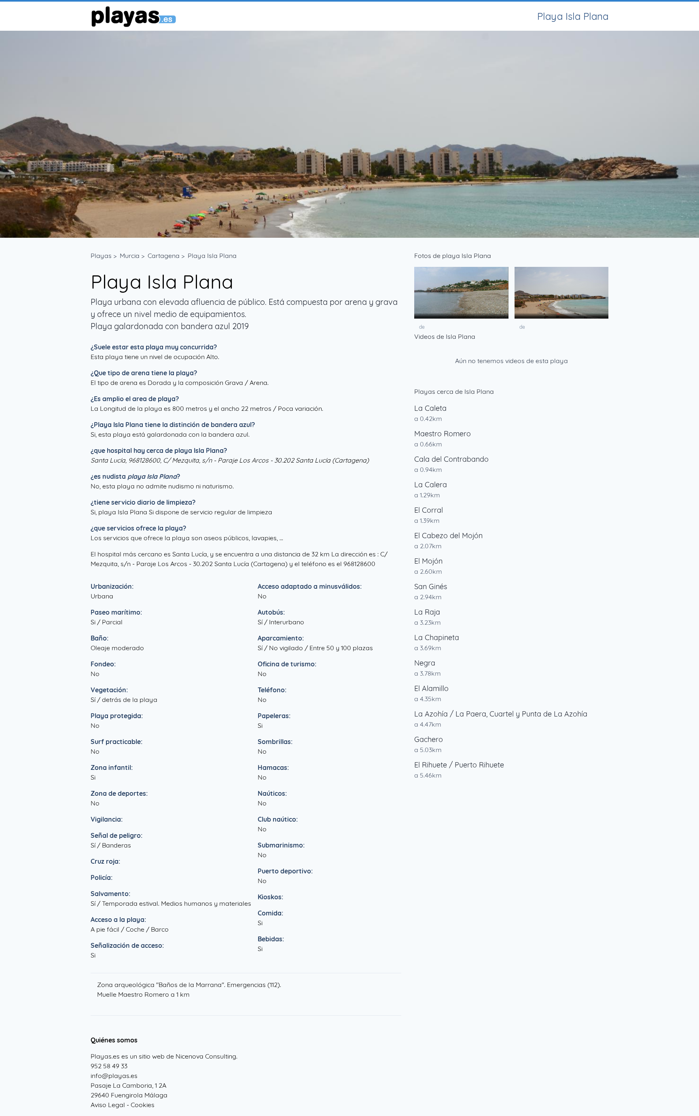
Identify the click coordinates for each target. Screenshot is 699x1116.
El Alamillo (431, 688)
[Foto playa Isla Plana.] (461, 293)
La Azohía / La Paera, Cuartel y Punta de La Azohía (500, 714)
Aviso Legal (108, 1105)
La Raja (427, 612)
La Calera (430, 484)
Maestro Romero (442, 433)
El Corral (428, 510)
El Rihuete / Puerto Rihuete (459, 764)
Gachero (428, 739)
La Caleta (430, 408)
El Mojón (428, 561)
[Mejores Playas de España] (133, 16)
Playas (101, 256)
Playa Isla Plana (212, 256)
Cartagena (164, 256)
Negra (424, 663)
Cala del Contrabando (451, 459)
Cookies (143, 1105)
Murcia (130, 256)
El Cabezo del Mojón (448, 535)
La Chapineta (436, 637)
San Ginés (430, 586)
